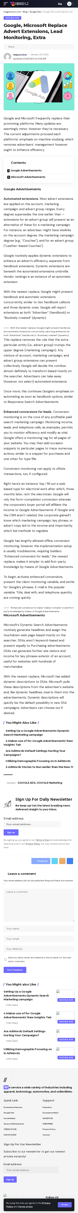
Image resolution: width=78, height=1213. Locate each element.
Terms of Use (25, 1206)
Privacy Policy (33, 843)
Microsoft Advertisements (28, 177)
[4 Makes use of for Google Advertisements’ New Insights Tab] (65, 1016)
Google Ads (12, 18)
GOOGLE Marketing (49, 782)
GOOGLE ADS (26, 782)
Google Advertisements (26, 170)
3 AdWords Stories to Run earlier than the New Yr (39, 767)
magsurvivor (20, 54)
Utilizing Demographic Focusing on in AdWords (38, 761)
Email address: (14, 818)
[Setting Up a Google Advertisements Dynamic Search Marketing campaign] (65, 995)
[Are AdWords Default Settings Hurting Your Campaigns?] (65, 1034)
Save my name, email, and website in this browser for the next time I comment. (39, 959)
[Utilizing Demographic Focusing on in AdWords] (65, 1052)
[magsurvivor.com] (19, 4)
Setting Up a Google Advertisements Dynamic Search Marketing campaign (26, 995)
